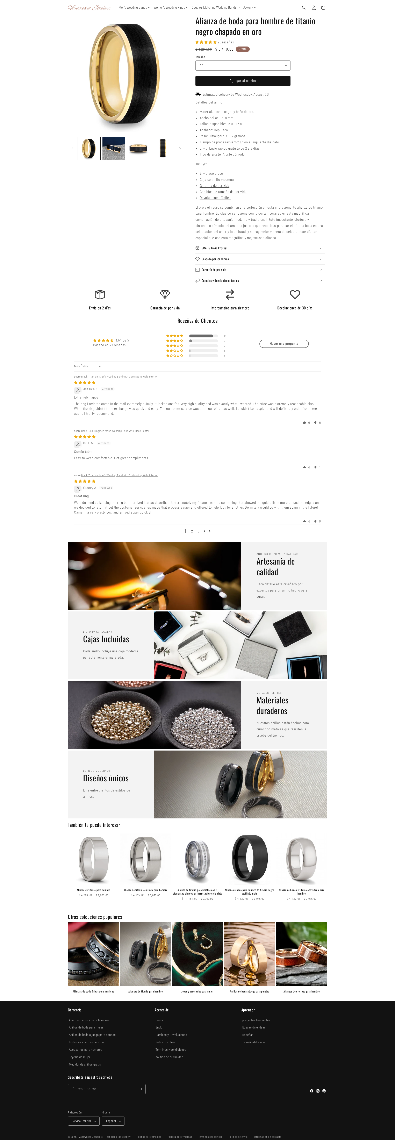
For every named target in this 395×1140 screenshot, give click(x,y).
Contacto (161, 1020)
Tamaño (200, 57)
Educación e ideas (254, 1027)
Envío (159, 1027)
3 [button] (199, 531)
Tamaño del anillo (253, 1042)
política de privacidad (169, 1057)
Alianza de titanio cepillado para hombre (145, 890)
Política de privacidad (180, 1136)
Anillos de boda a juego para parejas (249, 991)
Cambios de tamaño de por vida (223, 192)
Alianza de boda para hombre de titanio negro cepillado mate (249, 891)
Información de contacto (267, 1136)
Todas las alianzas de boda (86, 1042)
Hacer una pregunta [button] (284, 344)
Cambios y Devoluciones (171, 1035)
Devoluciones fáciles (215, 198)
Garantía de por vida (215, 186)
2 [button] (192, 531)
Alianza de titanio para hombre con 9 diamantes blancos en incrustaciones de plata (197, 891)
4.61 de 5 (122, 340)
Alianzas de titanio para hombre (145, 991)
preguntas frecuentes (256, 1020)
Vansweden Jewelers (91, 1136)
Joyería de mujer (80, 1057)
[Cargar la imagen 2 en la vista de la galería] (113, 148)
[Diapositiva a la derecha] (180, 148)
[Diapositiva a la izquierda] (72, 148)
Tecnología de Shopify (118, 1136)
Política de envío (238, 1136)
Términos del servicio (211, 1136)
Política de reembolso (149, 1136)
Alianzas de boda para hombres (89, 1020)
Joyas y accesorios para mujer (197, 991)
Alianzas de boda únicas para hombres (93, 991)
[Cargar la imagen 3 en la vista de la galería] (138, 148)
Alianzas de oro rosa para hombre (301, 991)
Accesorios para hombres (85, 1050)
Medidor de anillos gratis (85, 1064)
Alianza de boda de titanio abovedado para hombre (301, 891)
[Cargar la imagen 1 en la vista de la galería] (89, 148)
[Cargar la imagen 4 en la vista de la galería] (163, 148)
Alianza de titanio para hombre (93, 890)
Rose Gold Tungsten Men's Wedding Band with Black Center (115, 430)
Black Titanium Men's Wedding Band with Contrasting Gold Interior (119, 376)
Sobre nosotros (165, 1042)
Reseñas (247, 1035)
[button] (304, 7)
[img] (84, 382)
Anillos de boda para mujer (86, 1027)
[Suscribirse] (140, 1089)
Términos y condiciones (171, 1050)
